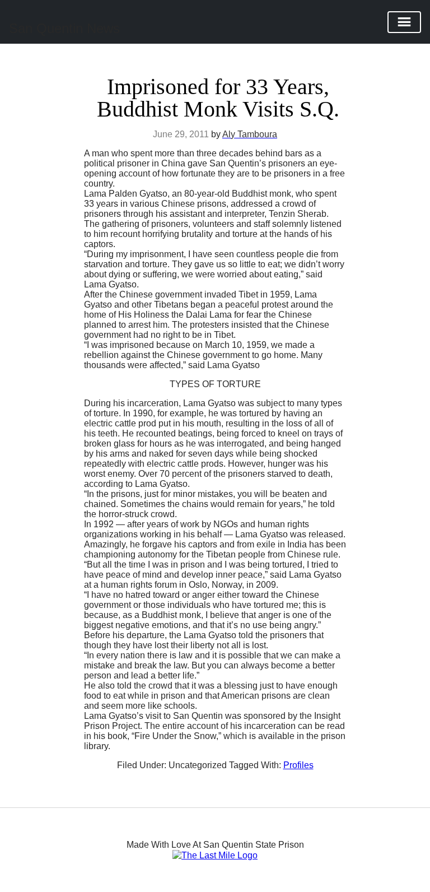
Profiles (298, 765)
